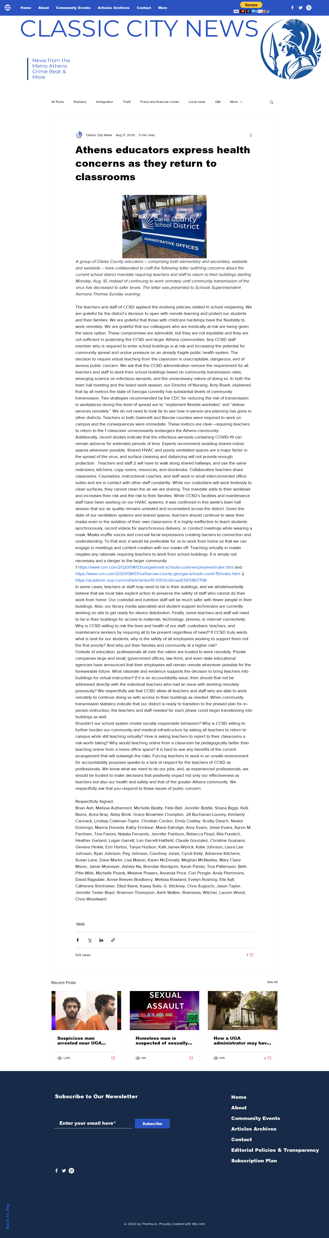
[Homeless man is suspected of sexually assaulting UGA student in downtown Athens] (164, 1010)
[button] (251, 7)
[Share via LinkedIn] (101, 940)
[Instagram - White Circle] (308, 7)
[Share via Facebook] (77, 940)
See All (272, 982)
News (80, 923)
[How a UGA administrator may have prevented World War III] (242, 1010)
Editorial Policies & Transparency (275, 1150)
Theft (127, 102)
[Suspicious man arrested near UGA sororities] (86, 1010)
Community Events (255, 1118)
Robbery (80, 102)
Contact (241, 1139)
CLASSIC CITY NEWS (139, 28)
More (234, 102)
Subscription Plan (254, 1160)
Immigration (104, 102)
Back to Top (7, 1216)
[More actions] (251, 135)
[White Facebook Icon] (56, 1170)
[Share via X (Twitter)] (89, 940)
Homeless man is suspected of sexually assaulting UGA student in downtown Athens (164, 1040)
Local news (197, 102)
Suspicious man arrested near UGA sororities (79, 1040)
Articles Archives (253, 1129)
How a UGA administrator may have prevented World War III (242, 1040)
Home (238, 1097)
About (239, 1107)
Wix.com (198, 1224)
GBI (217, 102)
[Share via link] (113, 940)
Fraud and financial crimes (159, 102)
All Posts (57, 102)
